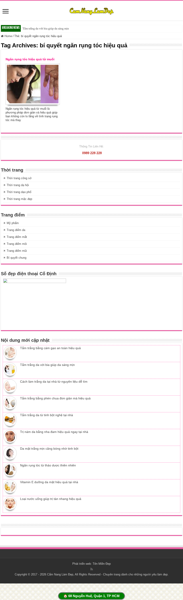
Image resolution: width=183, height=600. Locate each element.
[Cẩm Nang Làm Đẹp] (91, 10)
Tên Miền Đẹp (102, 563)
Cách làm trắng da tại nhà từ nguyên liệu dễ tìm (53, 381)
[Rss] (91, 569)
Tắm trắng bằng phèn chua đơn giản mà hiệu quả (55, 398)
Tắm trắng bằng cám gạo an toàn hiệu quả (50, 348)
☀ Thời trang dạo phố (17, 192)
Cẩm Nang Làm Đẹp (60, 574)
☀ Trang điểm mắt (15, 237)
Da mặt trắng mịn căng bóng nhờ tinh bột (49, 448)
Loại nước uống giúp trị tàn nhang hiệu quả (50, 499)
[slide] (5, 11)
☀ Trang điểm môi (15, 243)
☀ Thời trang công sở (17, 178)
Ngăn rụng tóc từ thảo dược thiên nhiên (48, 465)
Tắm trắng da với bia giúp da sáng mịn (46, 28)
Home (8, 36)
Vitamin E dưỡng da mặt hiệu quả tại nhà (49, 482)
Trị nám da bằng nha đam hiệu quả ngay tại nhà (54, 432)
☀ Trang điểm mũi (15, 250)
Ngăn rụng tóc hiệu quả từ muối (30, 59)
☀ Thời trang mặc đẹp (17, 199)
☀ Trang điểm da (14, 230)
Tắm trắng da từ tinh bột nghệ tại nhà (46, 415)
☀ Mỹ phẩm (11, 223)
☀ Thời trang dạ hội (16, 185)
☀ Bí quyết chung (14, 257)
